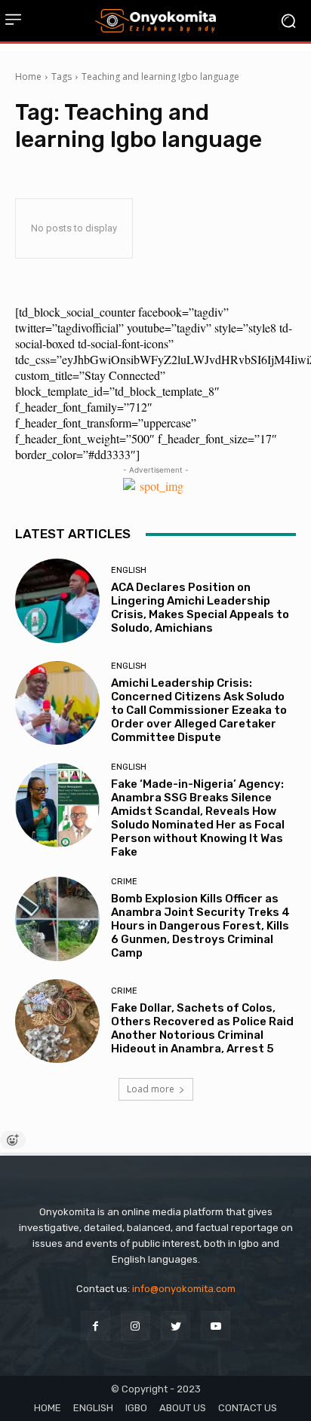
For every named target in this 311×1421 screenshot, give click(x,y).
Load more (150, 1089)
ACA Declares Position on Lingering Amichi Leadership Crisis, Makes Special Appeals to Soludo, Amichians (200, 607)
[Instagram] (135, 1325)
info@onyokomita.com (184, 1288)
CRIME (124, 881)
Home (28, 76)
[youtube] (215, 1325)
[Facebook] (95, 1325)
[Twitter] (175, 1325)
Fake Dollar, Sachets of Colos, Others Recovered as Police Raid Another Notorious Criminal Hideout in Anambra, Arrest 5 (202, 1028)
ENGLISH (128, 570)
